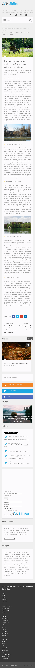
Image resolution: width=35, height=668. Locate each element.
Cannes (4, 597)
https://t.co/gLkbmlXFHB (15, 445)
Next (31, 338)
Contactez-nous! (9, 539)
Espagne (4, 631)
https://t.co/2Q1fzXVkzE (11, 439)
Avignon (4, 602)
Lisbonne (4, 646)
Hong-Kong (5, 656)
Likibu (6, 552)
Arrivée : (6, 500)
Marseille (4, 599)
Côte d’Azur (5, 620)
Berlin (3, 641)
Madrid (4, 635)
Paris (3, 593)
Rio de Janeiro (6, 654)
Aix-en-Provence (7, 606)
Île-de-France (11, 28)
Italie (3, 625)
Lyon (3, 612)
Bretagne (5, 618)
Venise (4, 629)
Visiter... (4, 30)
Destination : (8, 491)
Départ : (6, 504)
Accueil (4, 26)
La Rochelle (5, 608)
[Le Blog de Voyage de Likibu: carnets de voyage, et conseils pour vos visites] (17, 3)
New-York (5, 650)
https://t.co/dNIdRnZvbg (14, 451)
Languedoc (5, 622)
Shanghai (5, 658)
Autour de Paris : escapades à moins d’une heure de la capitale (10, 329)
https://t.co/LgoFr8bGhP (15, 463)
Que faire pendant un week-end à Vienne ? (25, 328)
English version (28, 665)
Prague (4, 643)
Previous (28, 338)
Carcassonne (6, 610)
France (4, 28)
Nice (3, 595)
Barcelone (5, 633)
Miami (4, 652)
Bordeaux (5, 604)
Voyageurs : (7, 495)
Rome (4, 627)
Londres (4, 639)
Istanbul (4, 648)
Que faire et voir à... (22, 28)
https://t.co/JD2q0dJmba (11, 458)
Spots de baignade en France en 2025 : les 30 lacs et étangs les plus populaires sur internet (17, 419)
